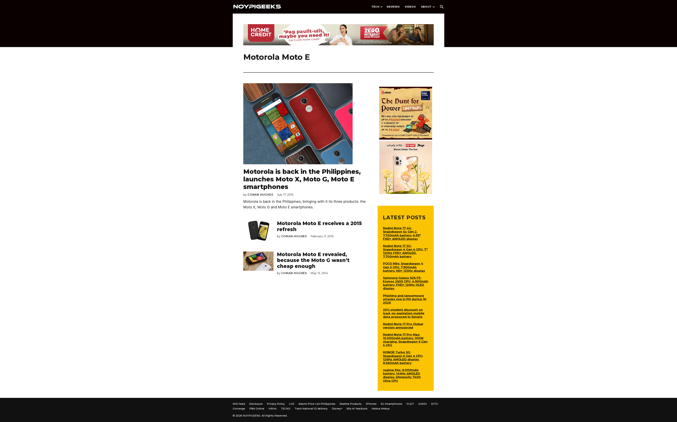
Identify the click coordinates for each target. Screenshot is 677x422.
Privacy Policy (276, 403)
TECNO (285, 408)
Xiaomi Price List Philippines (316, 403)
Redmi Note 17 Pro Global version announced (403, 325)
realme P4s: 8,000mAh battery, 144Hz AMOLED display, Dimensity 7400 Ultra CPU (402, 375)
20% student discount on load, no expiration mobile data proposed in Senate (403, 313)
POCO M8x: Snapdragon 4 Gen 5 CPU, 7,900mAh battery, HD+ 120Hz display (404, 267)
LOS (291, 403)
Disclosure (256, 403)
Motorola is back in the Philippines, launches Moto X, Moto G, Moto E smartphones (302, 179)
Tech (375, 6)
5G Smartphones (391, 403)
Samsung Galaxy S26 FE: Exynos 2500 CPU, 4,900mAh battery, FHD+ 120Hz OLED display (405, 283)
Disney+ (337, 408)
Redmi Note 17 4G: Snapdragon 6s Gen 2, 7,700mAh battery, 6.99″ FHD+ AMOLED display (402, 233)
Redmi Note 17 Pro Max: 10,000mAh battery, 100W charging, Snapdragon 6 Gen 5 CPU (405, 340)
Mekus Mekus (381, 408)
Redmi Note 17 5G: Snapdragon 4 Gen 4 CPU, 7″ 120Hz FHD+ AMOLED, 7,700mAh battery (405, 251)
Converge (239, 408)
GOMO (422, 403)
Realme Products (351, 403)
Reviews (393, 6)
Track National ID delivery (311, 408)
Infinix (273, 408)
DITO (434, 403)
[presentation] (381, 6)
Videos (410, 6)
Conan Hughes (260, 194)
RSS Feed (239, 403)
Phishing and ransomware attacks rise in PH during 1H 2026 (404, 299)
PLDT (410, 403)
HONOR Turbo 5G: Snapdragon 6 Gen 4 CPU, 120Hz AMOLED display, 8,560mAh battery (403, 357)
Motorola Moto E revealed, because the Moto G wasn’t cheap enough (313, 260)
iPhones (371, 403)
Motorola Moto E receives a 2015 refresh (319, 226)
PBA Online (256, 408)
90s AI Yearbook (357, 408)
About (426, 6)
